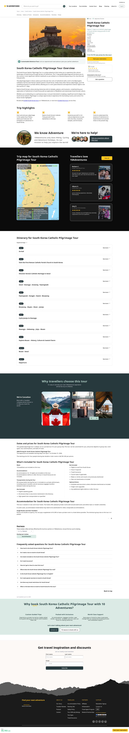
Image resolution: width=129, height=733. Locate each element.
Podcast (58, 709)
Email (47, 660)
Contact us (122, 2)
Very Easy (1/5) (91, 51)
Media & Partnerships (88, 712)
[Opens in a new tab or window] (93, 721)
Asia (22, 11)
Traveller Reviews (61, 706)
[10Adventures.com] (11, 6)
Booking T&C (71, 706)
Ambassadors (86, 706)
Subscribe (64, 668)
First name (49, 654)
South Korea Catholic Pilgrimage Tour (43, 11)
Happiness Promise (99, 18)
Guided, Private (91, 45)
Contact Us (99, 706)
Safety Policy (71, 709)
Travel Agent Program (88, 709)
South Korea (28, 11)
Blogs (100, 6)
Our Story (59, 704)
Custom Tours (93, 6)
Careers (58, 712)
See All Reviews (26, 536)
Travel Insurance (72, 718)
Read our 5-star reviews (93, 69)
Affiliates (84, 704)
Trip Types (70, 715)
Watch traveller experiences (94, 71)
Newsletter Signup (101, 704)
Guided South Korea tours (31, 100)
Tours (18, 11)
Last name (68, 654)
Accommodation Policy (74, 704)
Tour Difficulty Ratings (74, 712)
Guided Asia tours (63, 100)
